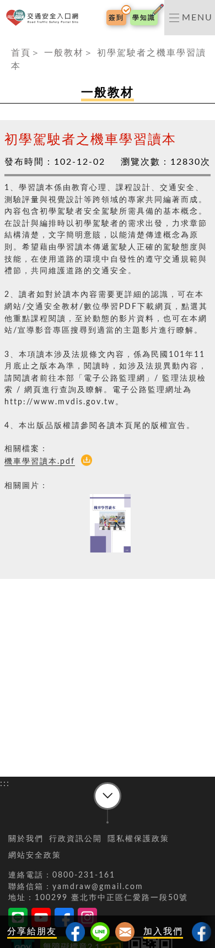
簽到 (116, 17)
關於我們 (26, 839)
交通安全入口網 (44, 18)
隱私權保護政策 (138, 839)
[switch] (189, 17)
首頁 (21, 52)
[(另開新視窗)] (201, 931)
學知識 (143, 17)
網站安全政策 (34, 855)
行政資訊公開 (75, 839)
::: (5, 41)
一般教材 (64, 52)
